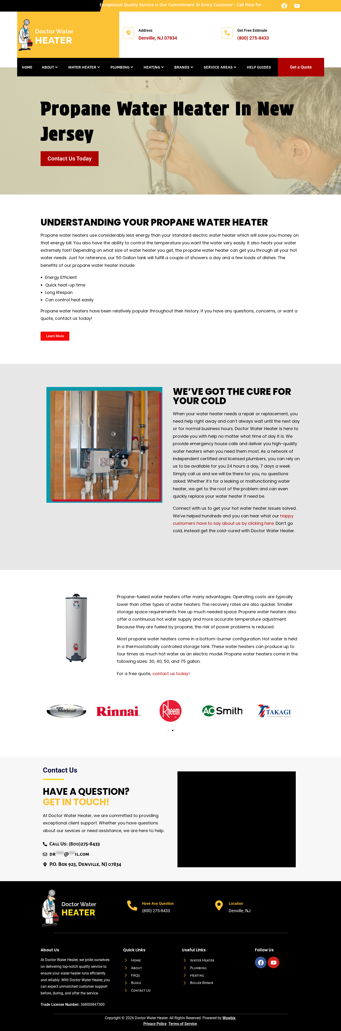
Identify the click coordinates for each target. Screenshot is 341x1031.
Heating (152, 67)
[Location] (219, 905)
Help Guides (259, 67)
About (48, 67)
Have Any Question (158, 903)
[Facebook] (284, 6)
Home (27, 67)
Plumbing (119, 67)
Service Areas (218, 67)
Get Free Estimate (252, 30)
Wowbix (228, 1017)
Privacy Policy (155, 1023)
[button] (46, 711)
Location (236, 903)
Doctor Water (54, 31)
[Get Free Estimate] (227, 32)
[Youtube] (297, 6)
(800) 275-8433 (253, 38)
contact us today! (171, 673)
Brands (182, 67)
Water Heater (82, 67)
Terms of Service (182, 1023)
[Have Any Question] (132, 905)
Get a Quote (301, 67)
